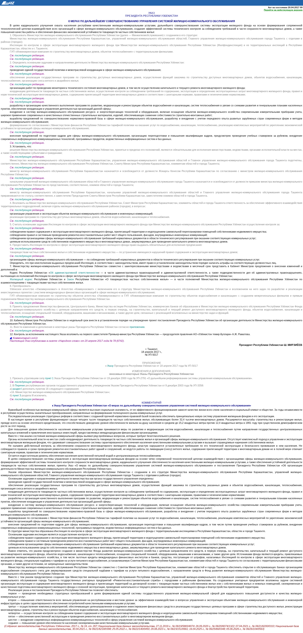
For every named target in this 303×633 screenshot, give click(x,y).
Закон (71, 279)
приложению (137, 327)
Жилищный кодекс (22, 279)
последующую (23, 55)
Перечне (20, 385)
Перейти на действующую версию (283, 10)
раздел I (18, 388)
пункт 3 (17, 395)
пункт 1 (49, 378)
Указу (110, 365)
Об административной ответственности (74, 272)
